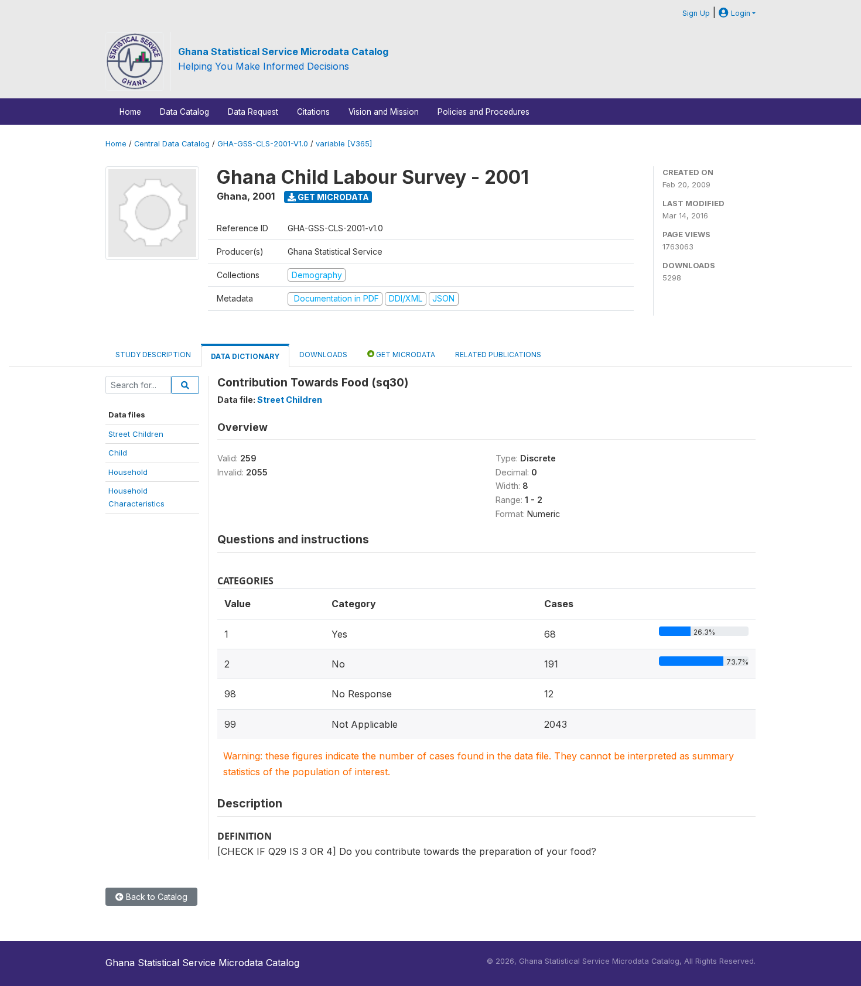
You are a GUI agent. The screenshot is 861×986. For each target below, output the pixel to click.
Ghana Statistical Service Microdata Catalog (283, 51)
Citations (313, 112)
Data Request (253, 112)
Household (128, 472)
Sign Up (696, 13)
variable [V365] (344, 143)
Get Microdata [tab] (404, 354)
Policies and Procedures (483, 112)
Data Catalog (184, 112)
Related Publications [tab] (498, 354)
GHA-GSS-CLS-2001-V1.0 (262, 143)
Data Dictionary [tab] (245, 356)
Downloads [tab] (323, 354)
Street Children (135, 434)
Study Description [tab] (153, 354)
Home (130, 112)
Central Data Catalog (172, 143)
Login (739, 13)
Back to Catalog (155, 897)
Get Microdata (332, 197)
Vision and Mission (383, 112)
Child (117, 452)
